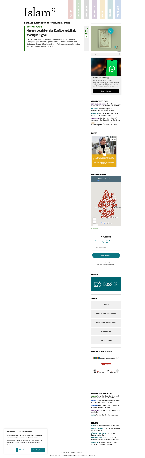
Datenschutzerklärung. (108, 264)
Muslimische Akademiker (106, 314)
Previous (94, 370)
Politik (70, 9)
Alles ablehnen (23, 450)
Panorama (118, 9)
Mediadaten (84, 455)
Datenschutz (91, 455)
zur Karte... (95, 229)
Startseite (86, 9)
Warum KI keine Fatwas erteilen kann (104, 434)
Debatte (110, 9)
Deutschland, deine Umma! (106, 322)
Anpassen (11, 450)
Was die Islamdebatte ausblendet (104, 415)
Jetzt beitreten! (106, 91)
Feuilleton (94, 9)
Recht (102, 9)
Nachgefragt (106, 331)
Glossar (106, 305)
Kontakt (52, 455)
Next (117, 370)
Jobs (72, 455)
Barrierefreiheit (66, 455)
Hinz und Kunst (106, 340)
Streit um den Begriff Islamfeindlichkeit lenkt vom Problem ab (105, 439)
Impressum (58, 455)
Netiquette (77, 455)
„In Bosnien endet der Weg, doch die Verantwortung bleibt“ (104, 443)
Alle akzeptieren (38, 450)
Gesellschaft (78, 9)
